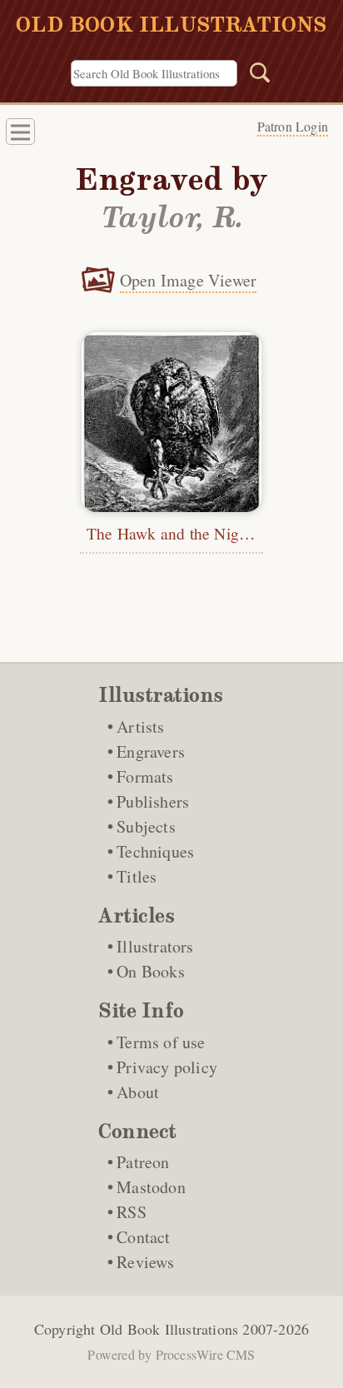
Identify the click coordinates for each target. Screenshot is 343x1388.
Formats (145, 776)
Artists (140, 726)
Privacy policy (167, 1067)
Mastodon (151, 1187)
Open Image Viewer (188, 280)
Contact (143, 1237)
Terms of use (161, 1042)
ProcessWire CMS (206, 1354)
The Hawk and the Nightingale (190, 533)
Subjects (146, 826)
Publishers (153, 801)
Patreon (143, 1162)
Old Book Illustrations (169, 1329)
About (138, 1092)
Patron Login (292, 126)
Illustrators (155, 946)
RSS (132, 1212)
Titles (137, 876)
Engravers (151, 751)
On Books (151, 971)
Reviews (145, 1262)
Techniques (155, 851)
